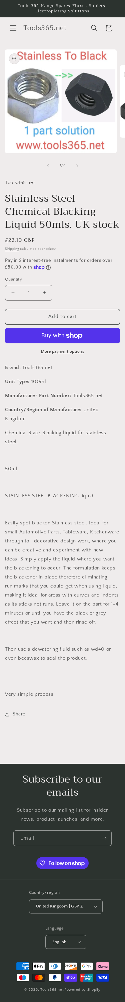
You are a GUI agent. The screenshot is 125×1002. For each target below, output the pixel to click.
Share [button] (19, 714)
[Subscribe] (104, 838)
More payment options (62, 351)
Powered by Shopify (82, 990)
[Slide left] (48, 165)
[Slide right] (77, 165)
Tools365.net (51, 990)
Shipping (12, 249)
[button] (13, 28)
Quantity (13, 279)
